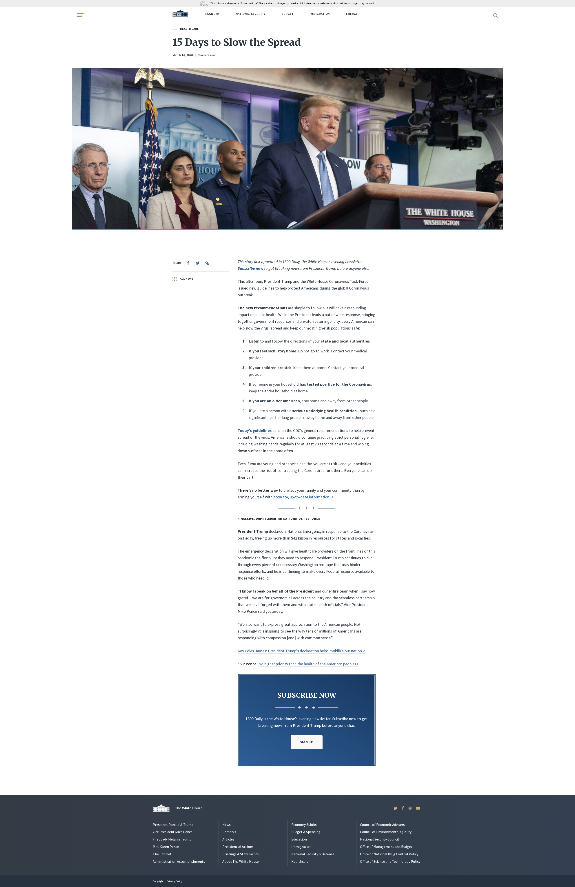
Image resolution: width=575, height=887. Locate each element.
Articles (228, 839)
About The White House (240, 861)
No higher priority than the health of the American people (306, 663)
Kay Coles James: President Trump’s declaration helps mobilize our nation (300, 650)
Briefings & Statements (240, 854)
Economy (212, 14)
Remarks (229, 831)
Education (299, 839)
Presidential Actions (238, 846)
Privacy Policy (175, 881)
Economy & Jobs (304, 824)
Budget (287, 14)
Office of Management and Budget (386, 846)
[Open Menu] (80, 15)
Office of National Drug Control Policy (389, 854)
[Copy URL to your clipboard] (207, 263)
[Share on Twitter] (197, 263)
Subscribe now (250, 268)
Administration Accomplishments (179, 861)
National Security (250, 14)
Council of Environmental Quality (385, 831)
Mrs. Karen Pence (166, 846)
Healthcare (189, 29)
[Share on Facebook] (188, 263)
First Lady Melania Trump (172, 839)
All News (186, 278)
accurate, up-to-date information (301, 497)
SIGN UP (306, 742)
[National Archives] (205, 3)
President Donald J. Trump (173, 824)
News (226, 824)
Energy (352, 14)
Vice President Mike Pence (172, 831)
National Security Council (379, 839)
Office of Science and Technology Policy (390, 861)
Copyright (158, 881)
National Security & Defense (312, 854)
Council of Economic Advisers (382, 824)
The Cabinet (162, 854)
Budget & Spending (306, 831)
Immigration (320, 14)
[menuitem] (188, 263)
